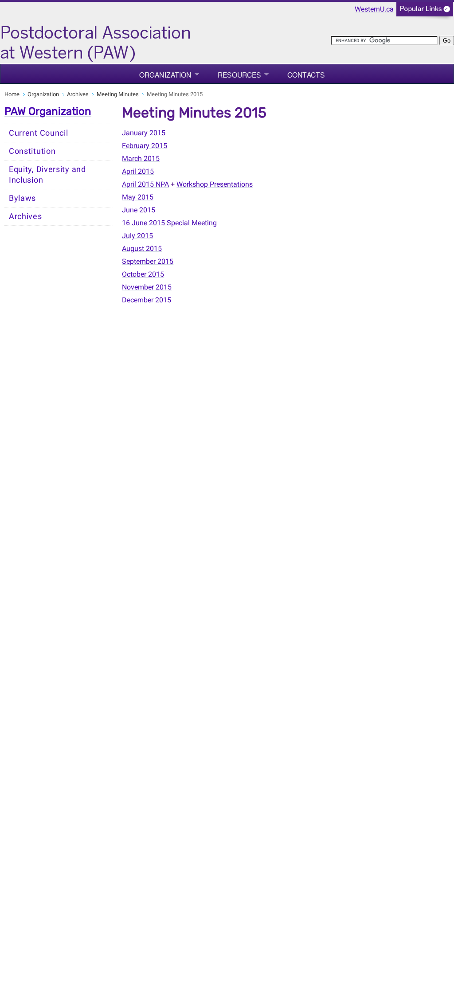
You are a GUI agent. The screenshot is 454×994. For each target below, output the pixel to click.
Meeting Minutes (118, 94)
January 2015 (143, 133)
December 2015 (146, 300)
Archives (78, 94)
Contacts (306, 74)
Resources (239, 74)
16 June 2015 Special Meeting (169, 223)
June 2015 (138, 210)
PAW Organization (47, 111)
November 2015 (147, 287)
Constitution (32, 151)
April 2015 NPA (145, 184)
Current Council (38, 133)
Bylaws (22, 198)
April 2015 (138, 171)
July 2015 (137, 235)
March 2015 (141, 158)
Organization (165, 74)
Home (12, 94)
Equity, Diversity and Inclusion (47, 174)
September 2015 (147, 261)
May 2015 (137, 197)
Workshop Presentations (214, 184)
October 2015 (143, 274)
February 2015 (144, 145)
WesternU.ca (374, 9)
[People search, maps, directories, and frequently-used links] (424, 12)
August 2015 (142, 248)
